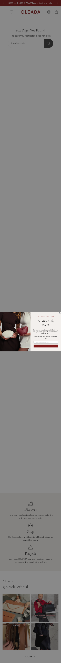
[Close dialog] (59, 313)
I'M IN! (45, 346)
